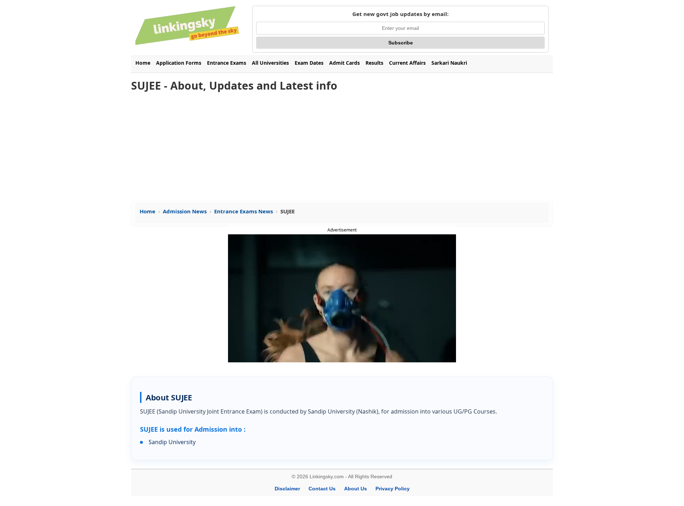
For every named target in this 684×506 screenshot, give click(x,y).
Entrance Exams (226, 62)
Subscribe (400, 43)
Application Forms (178, 62)
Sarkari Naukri (449, 62)
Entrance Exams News (243, 211)
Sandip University (172, 442)
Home (142, 62)
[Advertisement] (342, 146)
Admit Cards (344, 62)
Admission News (185, 211)
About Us (355, 488)
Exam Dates (309, 62)
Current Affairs (407, 62)
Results (374, 62)
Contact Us (322, 488)
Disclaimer (287, 488)
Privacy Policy (392, 488)
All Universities (270, 62)
